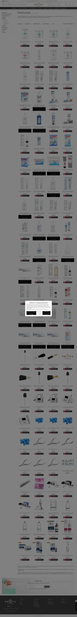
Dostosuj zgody (39, 313)
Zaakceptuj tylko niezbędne (31, 313)
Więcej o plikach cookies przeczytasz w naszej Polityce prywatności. (37, 309)
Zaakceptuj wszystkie (46, 313)
